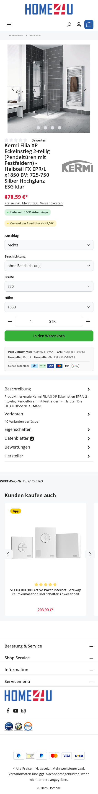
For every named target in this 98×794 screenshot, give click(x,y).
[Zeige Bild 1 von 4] (38, 127)
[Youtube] (15, 712)
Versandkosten (20, 774)
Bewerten (39, 140)
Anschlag (12, 235)
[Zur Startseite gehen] (48, 9)
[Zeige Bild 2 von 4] (45, 127)
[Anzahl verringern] (10, 321)
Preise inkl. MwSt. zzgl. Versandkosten (34, 203)
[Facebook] (7, 712)
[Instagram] (23, 712)
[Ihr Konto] (78, 24)
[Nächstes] (85, 89)
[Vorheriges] (13, 89)
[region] (49, 89)
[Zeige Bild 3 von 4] (52, 127)
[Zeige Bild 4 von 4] (59, 127)
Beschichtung (15, 256)
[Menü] (9, 24)
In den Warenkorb (49, 335)
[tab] (48, 397)
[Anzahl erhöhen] (88, 321)
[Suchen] (68, 24)
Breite (9, 277)
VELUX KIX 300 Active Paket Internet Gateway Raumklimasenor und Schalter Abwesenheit (45, 592)
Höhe (9, 297)
